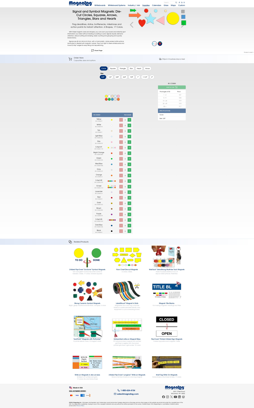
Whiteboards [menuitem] (99, 5)
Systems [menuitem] (116, 5)
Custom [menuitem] (181, 5)
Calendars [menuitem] (156, 5)
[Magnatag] (175, 388)
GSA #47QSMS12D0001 (77, 391)
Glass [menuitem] (166, 5)
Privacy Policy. (80, 405)
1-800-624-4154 (128, 390)
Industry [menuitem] (134, 5)
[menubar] (139, 5)
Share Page (98, 50)
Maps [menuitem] (173, 5)
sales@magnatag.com (128, 394)
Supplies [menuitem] (146, 5)
